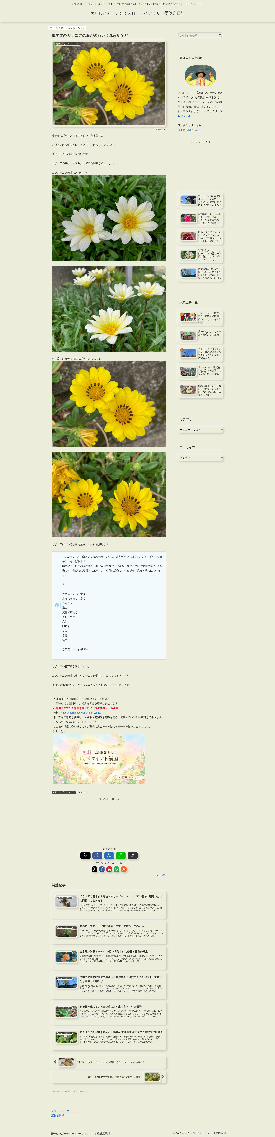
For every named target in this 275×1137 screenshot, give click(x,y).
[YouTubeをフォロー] (109, 869)
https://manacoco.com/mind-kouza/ (81, 712)
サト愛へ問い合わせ (189, 130)
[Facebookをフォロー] (102, 869)
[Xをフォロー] (94, 869)
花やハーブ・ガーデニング (65, 792)
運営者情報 (57, 1115)
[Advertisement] (109, 822)
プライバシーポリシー (64, 1110)
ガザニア (84, 792)
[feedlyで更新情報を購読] (116, 869)
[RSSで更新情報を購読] (124, 869)
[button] (132, 855)
